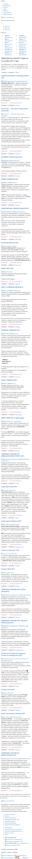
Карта (5, 9)
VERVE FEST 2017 (7, 268)
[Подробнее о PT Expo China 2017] (7, 693)
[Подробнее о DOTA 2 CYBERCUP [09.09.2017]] (11, 290)
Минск (17, 72)
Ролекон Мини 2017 (8, 569)
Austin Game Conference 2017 (11, 521)
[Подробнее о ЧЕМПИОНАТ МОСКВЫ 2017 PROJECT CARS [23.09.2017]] (16, 626)
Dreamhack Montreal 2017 (10, 243)
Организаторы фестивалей (12, 824)
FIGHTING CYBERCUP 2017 (10, 330)
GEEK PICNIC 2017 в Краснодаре (12, 418)
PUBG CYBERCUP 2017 (9, 380)
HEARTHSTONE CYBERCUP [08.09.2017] (15, 208)
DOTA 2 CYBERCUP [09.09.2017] (12, 287)
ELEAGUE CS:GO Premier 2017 (11, 157)
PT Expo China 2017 (8, 689)
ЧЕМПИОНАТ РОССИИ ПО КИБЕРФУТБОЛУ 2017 (10, 754)
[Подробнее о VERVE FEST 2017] (7, 271)
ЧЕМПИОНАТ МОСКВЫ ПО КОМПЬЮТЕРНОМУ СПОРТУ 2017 (12, 455)
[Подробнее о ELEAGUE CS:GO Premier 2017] (10, 160)
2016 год (7, 26)
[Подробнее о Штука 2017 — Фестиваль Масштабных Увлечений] (16, 114)
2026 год (5, 11)
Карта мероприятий (10, 818)
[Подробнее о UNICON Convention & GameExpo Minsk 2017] (14, 81)
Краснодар (19, 414)
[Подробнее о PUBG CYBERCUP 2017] (8, 383)
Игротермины (7, 12)
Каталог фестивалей (10, 823)
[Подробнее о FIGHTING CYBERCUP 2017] (9, 333)
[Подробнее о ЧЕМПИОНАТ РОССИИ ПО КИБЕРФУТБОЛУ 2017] (16, 758)
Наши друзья (8, 827)
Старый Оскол (20, 547)
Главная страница (10, 814)
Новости (5, 7)
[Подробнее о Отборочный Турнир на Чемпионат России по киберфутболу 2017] (16, 659)
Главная (5, 4)
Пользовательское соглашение (13, 829)
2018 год (7, 29)
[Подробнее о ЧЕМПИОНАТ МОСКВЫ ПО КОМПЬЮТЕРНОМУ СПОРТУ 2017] (16, 460)
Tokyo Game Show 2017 (9, 487)
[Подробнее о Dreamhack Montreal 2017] (9, 246)
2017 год (7, 28)
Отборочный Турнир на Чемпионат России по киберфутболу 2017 (13, 654)
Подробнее (4, 103)
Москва (18, 105)
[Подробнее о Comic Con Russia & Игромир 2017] (11, 717)
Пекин (17, 686)
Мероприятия (7, 5)
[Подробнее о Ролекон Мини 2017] (7, 572)
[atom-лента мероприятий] (14, 841)
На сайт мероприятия (16, 103)
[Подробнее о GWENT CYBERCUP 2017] (9, 182)
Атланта (18, 153)
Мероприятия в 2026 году (12, 819)
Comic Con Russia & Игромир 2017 (13, 713)
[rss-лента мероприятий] (13, 839)
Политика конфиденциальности (13, 831)
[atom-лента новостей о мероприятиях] (12, 845)
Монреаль (18, 239)
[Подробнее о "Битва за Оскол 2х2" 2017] (9, 553)
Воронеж (18, 265)
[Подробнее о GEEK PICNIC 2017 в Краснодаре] (11, 421)
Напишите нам (9, 68)
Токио (17, 483)
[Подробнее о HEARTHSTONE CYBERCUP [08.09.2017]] (13, 211)
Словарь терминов (10, 821)
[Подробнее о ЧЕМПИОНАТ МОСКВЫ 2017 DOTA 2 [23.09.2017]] (16, 595)
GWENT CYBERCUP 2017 (9, 179)
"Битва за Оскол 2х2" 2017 (10, 550)
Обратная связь (7, 14)
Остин (17, 518)
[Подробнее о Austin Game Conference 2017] (10, 524)
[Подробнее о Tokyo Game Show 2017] (8, 490)
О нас (6, 834)
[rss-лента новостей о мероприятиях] (21, 843)
